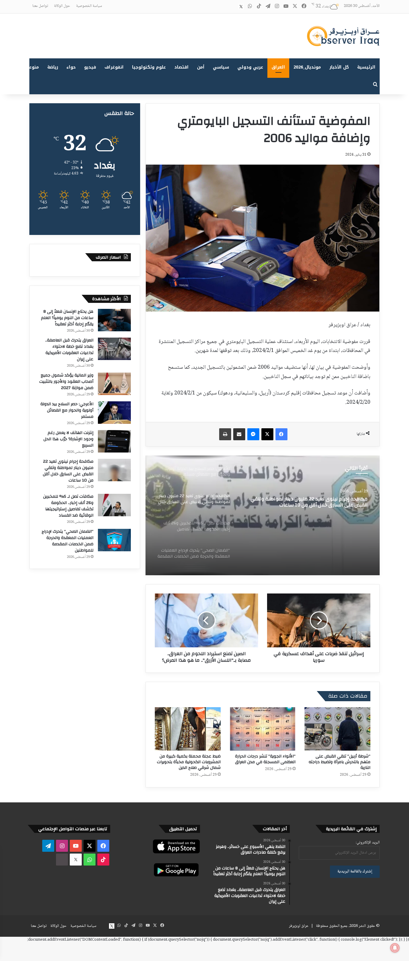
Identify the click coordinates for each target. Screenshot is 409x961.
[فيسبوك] (281, 434)
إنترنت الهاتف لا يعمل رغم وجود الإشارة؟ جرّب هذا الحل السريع (68, 439)
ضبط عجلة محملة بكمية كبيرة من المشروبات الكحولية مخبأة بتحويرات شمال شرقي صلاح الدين (189, 762)
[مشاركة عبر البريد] (239, 434)
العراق (278, 67)
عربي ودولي (250, 67)
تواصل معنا (40, 6)
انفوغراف (114, 67)
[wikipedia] (232, 7)
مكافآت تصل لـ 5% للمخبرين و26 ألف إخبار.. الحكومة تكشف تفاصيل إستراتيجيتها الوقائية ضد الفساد (305, 502)
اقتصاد (181, 67)
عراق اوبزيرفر (298, 926)
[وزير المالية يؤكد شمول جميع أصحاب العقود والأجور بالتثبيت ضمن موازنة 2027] (114, 384)
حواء (71, 67)
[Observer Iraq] (343, 35)
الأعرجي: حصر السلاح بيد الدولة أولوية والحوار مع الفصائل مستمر (66, 410)
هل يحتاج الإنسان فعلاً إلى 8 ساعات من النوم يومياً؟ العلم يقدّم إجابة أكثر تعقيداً (67, 318)
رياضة (52, 67)
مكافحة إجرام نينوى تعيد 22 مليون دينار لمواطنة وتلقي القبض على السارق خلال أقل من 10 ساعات (68, 471)
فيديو (90, 67)
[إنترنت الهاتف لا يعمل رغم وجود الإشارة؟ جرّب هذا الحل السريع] (114, 441)
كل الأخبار (339, 67)
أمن (201, 67)
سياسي (221, 67)
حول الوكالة (62, 6)
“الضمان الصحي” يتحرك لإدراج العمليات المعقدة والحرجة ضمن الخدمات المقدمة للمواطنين (67, 541)
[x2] (241, 7)
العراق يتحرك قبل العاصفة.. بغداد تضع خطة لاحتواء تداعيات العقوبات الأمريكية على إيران (69, 349)
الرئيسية (366, 67)
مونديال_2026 (307, 67)
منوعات (31, 67)
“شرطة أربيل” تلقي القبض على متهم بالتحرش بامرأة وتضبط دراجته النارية (339, 762)
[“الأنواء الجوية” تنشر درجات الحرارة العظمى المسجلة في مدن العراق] (263, 729)
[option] (263, 515)
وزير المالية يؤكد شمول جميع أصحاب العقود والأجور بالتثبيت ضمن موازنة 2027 (66, 381)
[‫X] (267, 434)
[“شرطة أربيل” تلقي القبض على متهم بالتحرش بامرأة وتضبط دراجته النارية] (337, 729)
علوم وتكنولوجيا (149, 67)
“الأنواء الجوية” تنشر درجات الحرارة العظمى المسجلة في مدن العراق (265, 759)
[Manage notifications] (395, 948)
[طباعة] (225, 434)
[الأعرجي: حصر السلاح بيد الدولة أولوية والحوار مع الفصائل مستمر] (114, 412)
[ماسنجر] (253, 434)
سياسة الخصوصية (89, 6)
